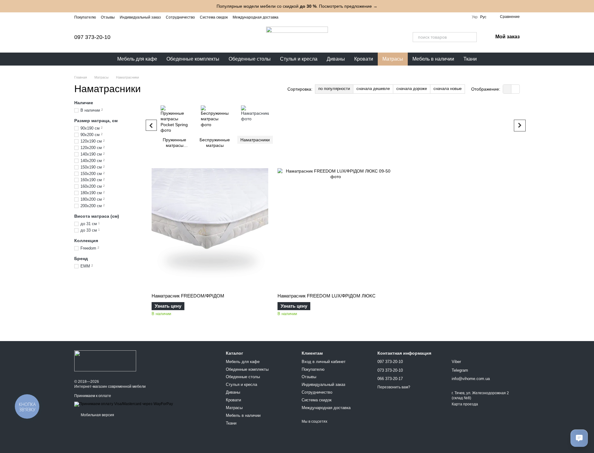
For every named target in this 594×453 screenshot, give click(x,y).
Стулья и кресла (298, 59)
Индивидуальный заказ (140, 17)
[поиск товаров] (472, 37)
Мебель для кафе (137, 59)
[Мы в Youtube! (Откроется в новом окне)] (301, 17)
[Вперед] (520, 125)
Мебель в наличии (433, 59)
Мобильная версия (97, 415)
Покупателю (85, 17)
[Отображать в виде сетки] (507, 89)
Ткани (470, 59)
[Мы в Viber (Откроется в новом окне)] (316, 17)
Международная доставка (255, 17)
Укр (475, 17)
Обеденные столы (250, 59)
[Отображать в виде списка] (515, 89)
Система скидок (214, 17)
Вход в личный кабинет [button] (324, 361)
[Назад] (151, 125)
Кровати (363, 59)
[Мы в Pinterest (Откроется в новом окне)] (324, 17)
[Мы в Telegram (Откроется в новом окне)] (309, 17)
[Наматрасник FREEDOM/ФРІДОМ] (210, 226)
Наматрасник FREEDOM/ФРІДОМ (188, 295)
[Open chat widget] (579, 438)
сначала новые (447, 88)
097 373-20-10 (92, 37)
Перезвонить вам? (393, 387)
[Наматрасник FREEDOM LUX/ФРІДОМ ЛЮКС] (336, 226)
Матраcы (392, 59)
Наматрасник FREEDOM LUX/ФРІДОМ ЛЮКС (327, 295)
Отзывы (108, 17)
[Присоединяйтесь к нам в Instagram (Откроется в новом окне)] (287, 17)
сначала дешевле (373, 88)
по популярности (334, 88)
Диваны (336, 59)
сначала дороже (411, 88)
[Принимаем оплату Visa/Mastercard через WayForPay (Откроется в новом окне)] (123, 404)
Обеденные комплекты (192, 59)
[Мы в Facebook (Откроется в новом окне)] (294, 17)
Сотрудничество (180, 17)
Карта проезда (465, 404)
